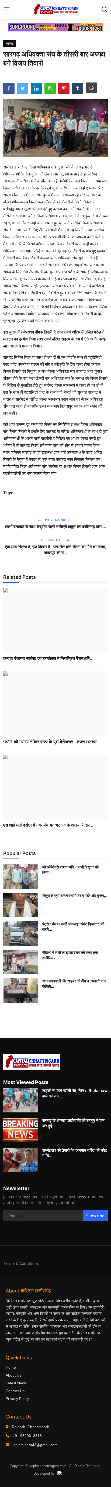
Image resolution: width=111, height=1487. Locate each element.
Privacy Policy (17, 1398)
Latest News (16, 1383)
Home (11, 1367)
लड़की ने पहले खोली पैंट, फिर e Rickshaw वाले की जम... (75, 1093)
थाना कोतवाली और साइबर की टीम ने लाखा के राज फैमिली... (74, 984)
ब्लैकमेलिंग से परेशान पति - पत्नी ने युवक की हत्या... (70, 870)
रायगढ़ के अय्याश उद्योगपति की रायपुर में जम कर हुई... (73, 1123)
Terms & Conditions (21, 1263)
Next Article (52, 540)
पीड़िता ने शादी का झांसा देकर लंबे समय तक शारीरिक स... (70, 955)
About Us (13, 1375)
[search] (104, 9)
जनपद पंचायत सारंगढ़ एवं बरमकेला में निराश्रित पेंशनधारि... (48, 658)
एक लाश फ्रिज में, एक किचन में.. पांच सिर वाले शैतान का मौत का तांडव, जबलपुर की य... (55, 549)
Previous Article (58, 520)
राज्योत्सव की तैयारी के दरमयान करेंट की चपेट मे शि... (74, 1153)
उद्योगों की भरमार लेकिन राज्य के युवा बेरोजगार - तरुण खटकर (50, 741)
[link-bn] (55, 27)
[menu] (6, 9)
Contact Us (15, 1391)
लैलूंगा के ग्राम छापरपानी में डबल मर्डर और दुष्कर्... (74, 895)
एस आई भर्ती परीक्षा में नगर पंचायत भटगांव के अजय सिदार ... (49, 825)
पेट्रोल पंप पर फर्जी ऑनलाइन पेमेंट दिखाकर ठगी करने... (73, 927)
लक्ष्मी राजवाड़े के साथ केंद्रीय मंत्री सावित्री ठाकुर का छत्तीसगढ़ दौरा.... (55, 526)
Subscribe (95, 1215)
